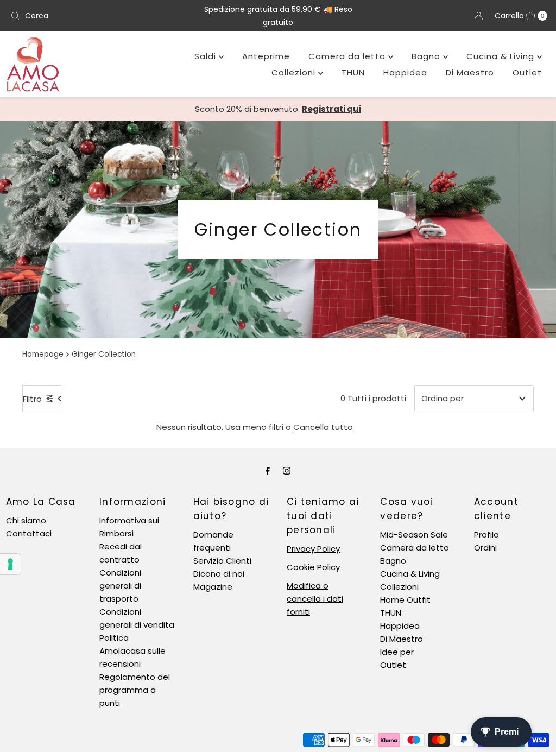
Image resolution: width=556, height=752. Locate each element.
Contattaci (29, 533)
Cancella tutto (323, 427)
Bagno (427, 56)
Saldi (206, 56)
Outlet (527, 72)
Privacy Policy (313, 548)
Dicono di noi (218, 573)
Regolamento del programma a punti (134, 690)
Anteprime (266, 56)
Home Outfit (405, 599)
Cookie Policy (313, 567)
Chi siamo (26, 520)
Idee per (397, 652)
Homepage (43, 354)
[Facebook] (268, 470)
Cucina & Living (501, 56)
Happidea (405, 72)
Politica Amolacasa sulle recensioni (132, 650)
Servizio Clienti (222, 560)
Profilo (486, 534)
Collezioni (294, 72)
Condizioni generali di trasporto (120, 585)
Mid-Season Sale (414, 534)
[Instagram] (286, 470)
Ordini (485, 547)
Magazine (212, 586)
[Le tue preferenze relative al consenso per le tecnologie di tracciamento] (10, 564)
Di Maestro (470, 72)
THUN (353, 72)
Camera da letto (348, 56)
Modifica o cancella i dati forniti (315, 598)
